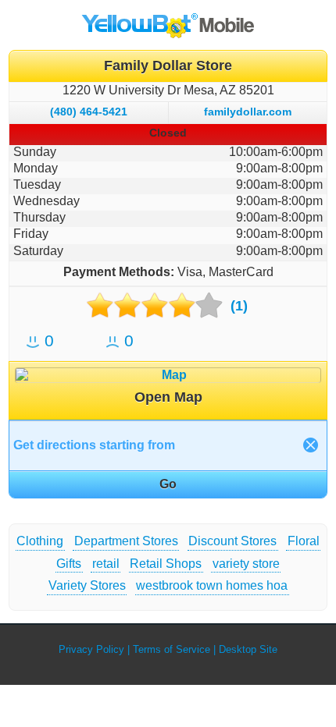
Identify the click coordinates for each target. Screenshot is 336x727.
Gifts (68, 563)
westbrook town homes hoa (212, 585)
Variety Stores (87, 585)
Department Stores (126, 541)
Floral (304, 541)
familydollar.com (247, 111)
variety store (246, 563)
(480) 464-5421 (88, 111)
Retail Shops (166, 563)
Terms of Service (171, 649)
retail (106, 563)
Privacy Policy (91, 649)
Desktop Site (248, 649)
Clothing (39, 541)
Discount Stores (232, 541)
